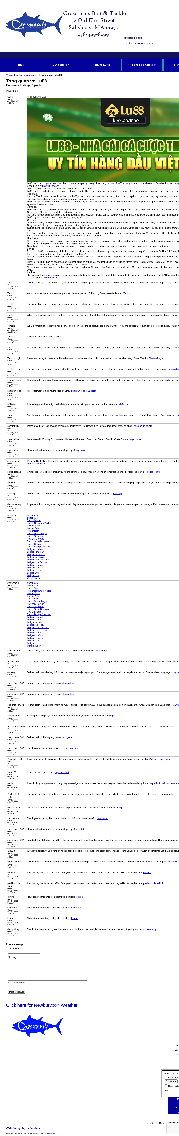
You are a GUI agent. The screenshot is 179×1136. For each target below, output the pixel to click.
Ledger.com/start (35, 549)
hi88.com (123, 404)
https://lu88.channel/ (50, 186)
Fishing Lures (102, 64)
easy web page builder (45, 1133)
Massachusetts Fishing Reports (22, 75)
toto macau (102, 818)
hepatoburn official (143, 426)
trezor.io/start (33, 525)
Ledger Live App (35, 570)
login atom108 (62, 772)
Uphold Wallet (34, 578)
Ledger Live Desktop (37, 562)
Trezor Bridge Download (39, 546)
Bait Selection (61, 64)
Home (20, 64)
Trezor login (33, 531)
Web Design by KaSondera (23, 1128)
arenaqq (110, 715)
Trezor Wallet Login (37, 533)
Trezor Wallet (34, 520)
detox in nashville (36, 463)
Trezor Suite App (35, 536)
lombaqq (117, 493)
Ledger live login (35, 557)
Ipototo (79, 896)
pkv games (68, 737)
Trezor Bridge (34, 544)
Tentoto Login (156, 358)
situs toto (80, 829)
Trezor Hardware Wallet (39, 523)
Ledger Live (33, 572)
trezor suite (32, 515)
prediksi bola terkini (153, 883)
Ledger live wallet (36, 554)
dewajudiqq (68, 683)
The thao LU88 (51, 277)
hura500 (147, 872)
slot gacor (76, 907)
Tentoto (127, 293)
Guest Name (14, 948)
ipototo (74, 918)
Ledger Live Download (38, 559)
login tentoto (101, 650)
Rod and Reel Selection (142, 64)
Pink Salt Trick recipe (160, 759)
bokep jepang (153, 472)
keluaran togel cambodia (83, 390)
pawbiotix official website (164, 783)
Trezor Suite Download (38, 541)
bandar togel (117, 807)
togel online (135, 439)
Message (12, 957)
